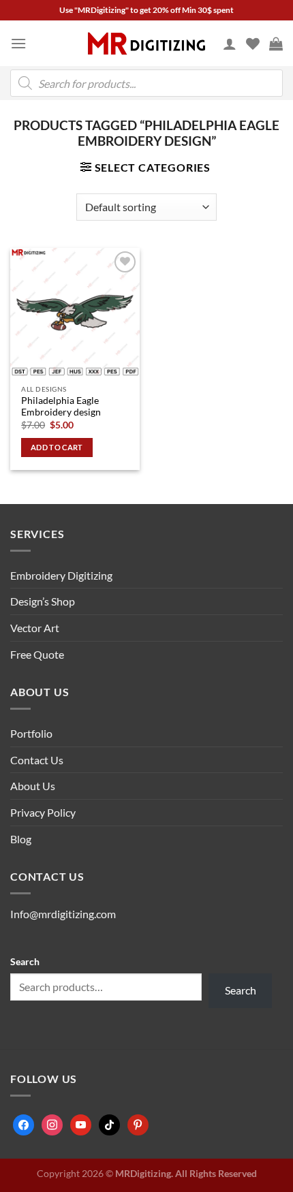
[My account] (229, 44)
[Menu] (18, 43)
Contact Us (36, 759)
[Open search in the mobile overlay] (146, 83)
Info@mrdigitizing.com (63, 913)
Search (25, 961)
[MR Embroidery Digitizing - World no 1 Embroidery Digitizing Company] (146, 43)
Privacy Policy (43, 812)
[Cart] (276, 44)
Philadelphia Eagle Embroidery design (61, 406)
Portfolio (31, 733)
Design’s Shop (42, 601)
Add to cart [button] (57, 447)
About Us (32, 785)
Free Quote (37, 654)
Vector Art (34, 627)
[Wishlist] (253, 44)
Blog (20, 838)
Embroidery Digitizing (61, 575)
